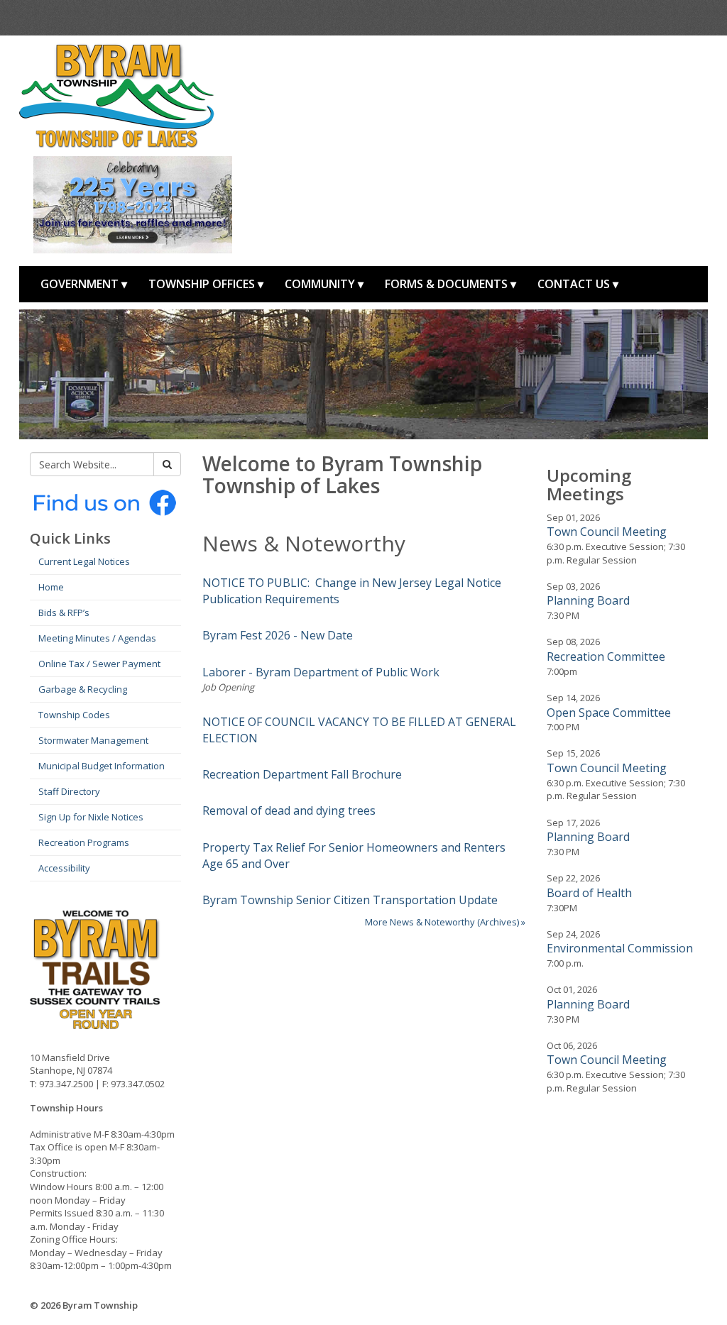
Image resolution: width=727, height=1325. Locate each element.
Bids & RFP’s (63, 612)
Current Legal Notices (84, 561)
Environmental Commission (620, 948)
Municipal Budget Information (101, 765)
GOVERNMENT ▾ (83, 284)
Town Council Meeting (607, 531)
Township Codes (74, 714)
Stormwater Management (93, 740)
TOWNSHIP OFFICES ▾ (205, 284)
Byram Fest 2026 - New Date (277, 635)
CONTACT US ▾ (577, 284)
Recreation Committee (606, 656)
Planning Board (588, 600)
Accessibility (64, 868)
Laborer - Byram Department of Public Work (320, 672)
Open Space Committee (609, 712)
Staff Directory (69, 791)
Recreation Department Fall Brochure (302, 774)
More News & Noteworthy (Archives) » (445, 922)
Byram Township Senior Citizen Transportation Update (350, 900)
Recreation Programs (83, 842)
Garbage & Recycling (82, 689)
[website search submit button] (167, 464)
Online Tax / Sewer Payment (99, 663)
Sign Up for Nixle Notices (90, 816)
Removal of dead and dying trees (289, 810)
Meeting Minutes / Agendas (97, 638)
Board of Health (589, 893)
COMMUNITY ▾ (324, 284)
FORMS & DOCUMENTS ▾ (450, 284)
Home (51, 587)
